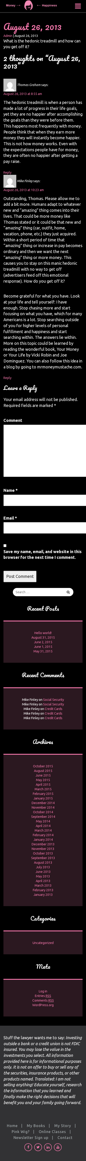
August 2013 (43, 862)
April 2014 (43, 826)
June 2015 (43, 775)
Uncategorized (43, 943)
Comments (43, 1000)
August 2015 (43, 771)
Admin (7, 36)
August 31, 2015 (43, 637)
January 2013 (43, 895)
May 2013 (43, 876)
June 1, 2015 (43, 647)
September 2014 (43, 817)
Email (10, 518)
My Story (62, 1126)
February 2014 (43, 835)
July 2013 (43, 867)
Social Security (53, 700)
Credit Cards (53, 709)
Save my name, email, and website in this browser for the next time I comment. (42, 554)
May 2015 (43, 780)
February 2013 (43, 890)
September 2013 (43, 858)
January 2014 (43, 839)
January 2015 (43, 798)
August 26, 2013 (32, 26)
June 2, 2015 (43, 642)
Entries (43, 996)
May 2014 (43, 821)
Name (10, 490)
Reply (7, 172)
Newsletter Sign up (31, 1138)
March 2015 (43, 789)
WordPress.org (43, 1005)
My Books (36, 1126)
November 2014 (43, 807)
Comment (12, 420)
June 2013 (43, 872)
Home (12, 1126)
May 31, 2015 (43, 651)
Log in (43, 991)
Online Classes (52, 1132)
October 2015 (43, 766)
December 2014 (43, 803)
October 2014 (43, 812)
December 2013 (43, 844)
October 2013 (43, 853)
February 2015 (43, 794)
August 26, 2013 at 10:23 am (23, 190)
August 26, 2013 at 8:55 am (22, 94)
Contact (65, 1138)
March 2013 (43, 885)
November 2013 (43, 849)
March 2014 (43, 830)
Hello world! (43, 633)
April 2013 (43, 881)
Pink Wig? (21, 1132)
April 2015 (43, 784)
